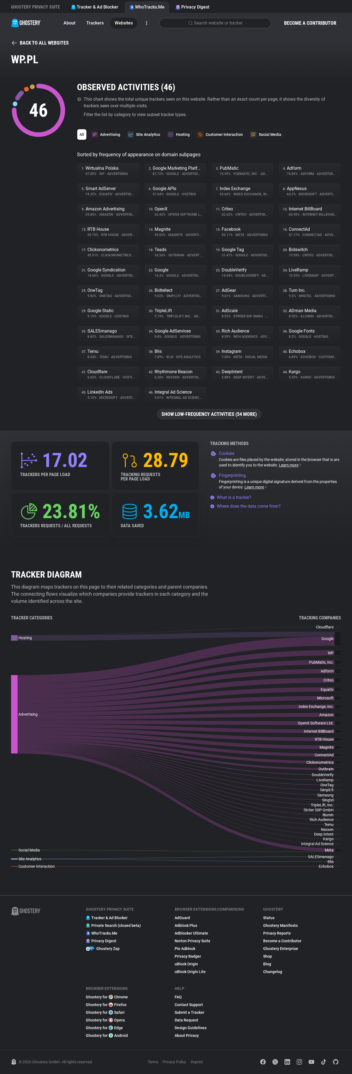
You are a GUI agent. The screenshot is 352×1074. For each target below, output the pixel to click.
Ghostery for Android (107, 1035)
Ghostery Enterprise (280, 948)
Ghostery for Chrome (107, 997)
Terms (153, 1062)
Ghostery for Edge (104, 1028)
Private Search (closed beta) (116, 925)
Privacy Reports (277, 933)
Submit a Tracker (189, 1012)
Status (268, 918)
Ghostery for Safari (105, 1012)
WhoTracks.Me (149, 7)
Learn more (288, 465)
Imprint (197, 1062)
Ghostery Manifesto (280, 925)
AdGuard (182, 918)
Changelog (272, 971)
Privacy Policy (174, 1062)
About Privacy (187, 1035)
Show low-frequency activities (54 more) (209, 414)
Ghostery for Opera (105, 1020)
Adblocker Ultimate (191, 933)
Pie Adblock (185, 948)
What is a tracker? (234, 497)
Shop (267, 956)
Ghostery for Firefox (106, 1004)
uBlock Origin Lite (190, 971)
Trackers (95, 23)
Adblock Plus (186, 925)
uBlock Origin (186, 964)
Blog (267, 964)
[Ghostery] (26, 23)
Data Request (186, 1020)
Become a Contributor (310, 23)
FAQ (178, 997)
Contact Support (189, 1004)
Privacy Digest (195, 7)
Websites (124, 23)
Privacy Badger (188, 956)
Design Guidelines (191, 1028)
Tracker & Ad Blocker (97, 7)
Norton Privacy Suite (192, 941)
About (69, 23)
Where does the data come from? (249, 506)
